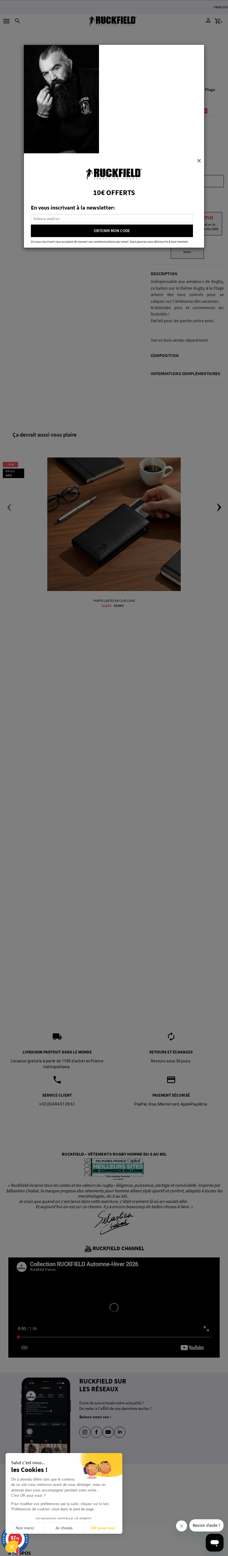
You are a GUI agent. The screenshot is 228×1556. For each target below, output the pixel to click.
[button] (11, 1546)
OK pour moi (103, 1528)
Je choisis (64, 1528)
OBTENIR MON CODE (112, 230)
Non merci (25, 1528)
